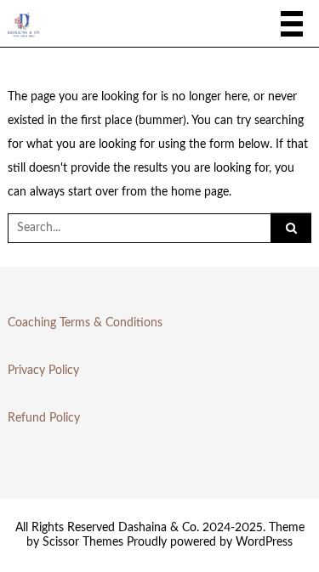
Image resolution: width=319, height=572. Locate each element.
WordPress (264, 542)
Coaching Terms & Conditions (85, 323)
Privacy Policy (43, 371)
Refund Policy (44, 418)
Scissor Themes (83, 542)
